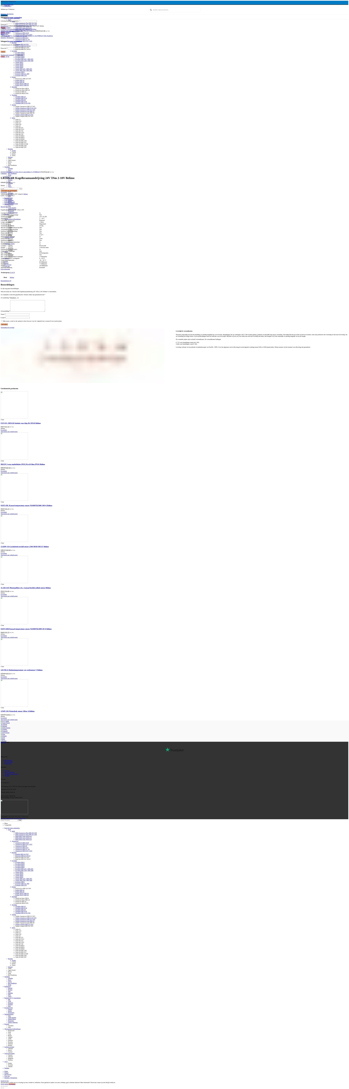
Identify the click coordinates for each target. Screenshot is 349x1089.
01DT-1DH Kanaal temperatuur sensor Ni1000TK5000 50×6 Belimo (26, 629)
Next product (4, 34)
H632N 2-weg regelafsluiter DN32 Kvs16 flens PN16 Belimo (23, 464)
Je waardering (5, 298)
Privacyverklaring (9, 772)
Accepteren (12, 1084)
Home (2, 26)
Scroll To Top (5, 1081)
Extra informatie (9, 200)
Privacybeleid (5, 1084)
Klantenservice (9, 818)
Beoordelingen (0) (9, 202)
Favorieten (4, 192)
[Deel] (3, 1086)
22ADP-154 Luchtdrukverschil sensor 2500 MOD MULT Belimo (25, 547)
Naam (3, 314)
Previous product (5, 27)
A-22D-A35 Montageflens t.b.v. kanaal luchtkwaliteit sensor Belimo (26, 588)
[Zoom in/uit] (7, 1086)
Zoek (20, 820)
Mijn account (8, 760)
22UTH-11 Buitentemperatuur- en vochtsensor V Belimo (22, 670)
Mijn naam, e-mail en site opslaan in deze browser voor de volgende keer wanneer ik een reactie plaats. (32, 321)
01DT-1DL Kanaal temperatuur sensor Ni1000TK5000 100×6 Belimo (26, 505)
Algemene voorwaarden (11, 774)
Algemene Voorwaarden (20, 818)
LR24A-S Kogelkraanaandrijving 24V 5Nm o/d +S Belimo (18, 31)
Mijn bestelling (8, 762)
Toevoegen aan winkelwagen (8, 190)
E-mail (3, 317)
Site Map (7, 775)
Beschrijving (8, 199)
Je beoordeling (5, 311)
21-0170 (12, 272)
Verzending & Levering (11, 203)
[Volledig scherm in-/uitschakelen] (5, 1086)
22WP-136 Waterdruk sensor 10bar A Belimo (18, 711)
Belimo (6, 26)
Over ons (7, 770)
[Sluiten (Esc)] (1, 1086)
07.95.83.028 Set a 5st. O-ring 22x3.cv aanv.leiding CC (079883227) (21, 172)
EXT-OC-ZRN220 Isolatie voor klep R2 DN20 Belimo (21, 423)
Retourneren (7, 763)
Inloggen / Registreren (10, 1078)
